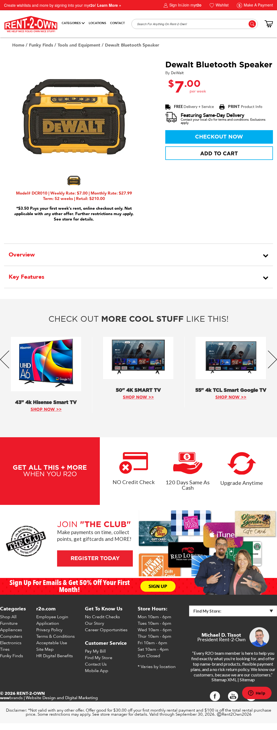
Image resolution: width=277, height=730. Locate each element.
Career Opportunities (106, 630)
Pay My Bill (95, 651)
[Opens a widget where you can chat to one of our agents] (257, 693)
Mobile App (96, 671)
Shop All (8, 617)
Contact (117, 23)
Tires (4, 649)
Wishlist (222, 5)
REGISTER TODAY (94, 558)
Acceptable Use (51, 643)
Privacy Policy (49, 630)
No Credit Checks (102, 617)
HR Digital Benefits (54, 656)
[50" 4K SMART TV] (138, 358)
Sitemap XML (224, 679)
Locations (97, 23)
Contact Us (96, 664)
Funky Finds (41, 45)
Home (18, 45)
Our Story (94, 623)
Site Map (45, 649)
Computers (11, 636)
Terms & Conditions (55, 636)
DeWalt (177, 73)
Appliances (11, 630)
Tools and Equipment (79, 45)
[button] (74, 180)
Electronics (10, 643)
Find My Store (98, 658)
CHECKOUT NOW (219, 137)
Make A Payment (258, 5)
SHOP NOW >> (46, 409)
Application (47, 623)
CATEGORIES (71, 23)
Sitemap (247, 679)
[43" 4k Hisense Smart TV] (46, 364)
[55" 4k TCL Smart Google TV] (231, 358)
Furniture (9, 623)
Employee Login (52, 617)
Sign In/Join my (185, 5)
